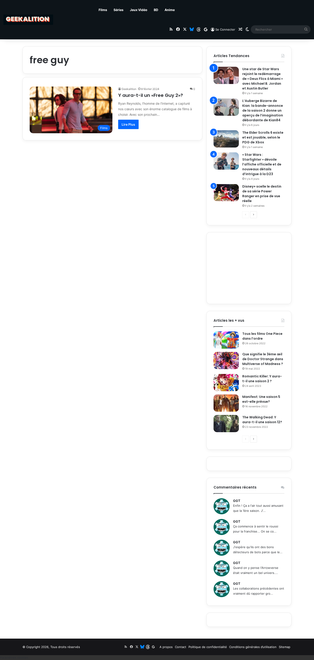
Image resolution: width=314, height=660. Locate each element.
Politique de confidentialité (207, 647)
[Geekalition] (28, 19)
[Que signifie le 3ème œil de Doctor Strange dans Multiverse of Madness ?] (226, 360)
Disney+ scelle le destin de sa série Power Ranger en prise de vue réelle (261, 193)
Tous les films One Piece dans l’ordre (262, 336)
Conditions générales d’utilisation (253, 647)
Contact (180, 647)
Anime (170, 10)
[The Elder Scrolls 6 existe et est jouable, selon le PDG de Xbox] (226, 139)
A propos (166, 647)
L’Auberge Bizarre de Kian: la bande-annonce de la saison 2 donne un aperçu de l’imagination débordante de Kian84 (262, 110)
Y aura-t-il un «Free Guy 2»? (150, 95)
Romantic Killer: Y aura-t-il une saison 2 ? (262, 378)
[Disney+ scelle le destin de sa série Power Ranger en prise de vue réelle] (226, 192)
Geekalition (129, 89)
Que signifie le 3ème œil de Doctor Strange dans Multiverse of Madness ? (262, 359)
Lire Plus (128, 124)
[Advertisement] (249, 268)
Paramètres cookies (14, 657)
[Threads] (198, 29)
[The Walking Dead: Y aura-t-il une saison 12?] (226, 423)
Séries (118, 10)
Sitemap (284, 647)
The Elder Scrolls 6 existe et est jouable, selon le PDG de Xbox (262, 137)
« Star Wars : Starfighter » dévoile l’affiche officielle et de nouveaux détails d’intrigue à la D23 (261, 164)
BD (156, 10)
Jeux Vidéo (138, 10)
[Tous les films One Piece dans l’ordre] (226, 340)
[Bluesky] (191, 29)
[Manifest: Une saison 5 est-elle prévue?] (226, 403)
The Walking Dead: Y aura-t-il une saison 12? (262, 419)
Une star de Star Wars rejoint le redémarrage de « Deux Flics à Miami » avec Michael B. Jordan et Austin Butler (262, 79)
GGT (236, 501)
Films (103, 10)
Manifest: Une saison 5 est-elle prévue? (261, 399)
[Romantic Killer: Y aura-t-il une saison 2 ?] (226, 382)
